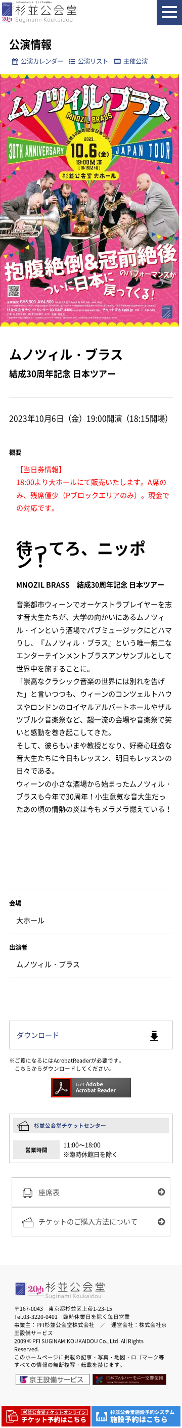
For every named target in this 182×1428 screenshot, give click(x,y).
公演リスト (93, 61)
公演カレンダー (42, 61)
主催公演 (135, 61)
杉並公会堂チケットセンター (70, 1125)
